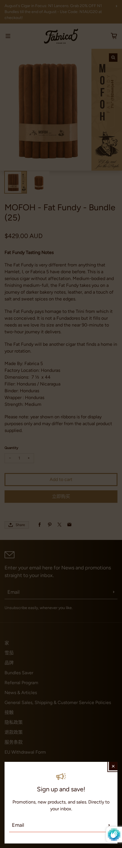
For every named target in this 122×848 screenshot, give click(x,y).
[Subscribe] (109, 825)
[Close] (113, 766)
